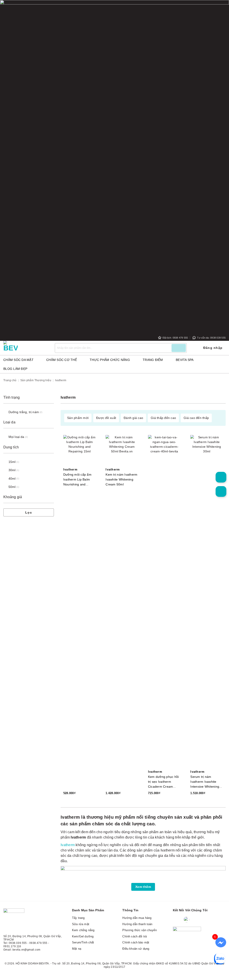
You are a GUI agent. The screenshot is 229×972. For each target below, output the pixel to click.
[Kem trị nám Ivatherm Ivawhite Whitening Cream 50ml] (122, 451)
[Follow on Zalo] (186, 920)
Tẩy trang (78, 918)
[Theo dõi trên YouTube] (213, 920)
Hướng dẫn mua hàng (136, 918)
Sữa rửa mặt (80, 924)
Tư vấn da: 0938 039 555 (211, 337)
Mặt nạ (76, 948)
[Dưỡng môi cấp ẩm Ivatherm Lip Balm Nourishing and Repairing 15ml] (79, 451)
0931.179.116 (12, 946)
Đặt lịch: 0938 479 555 (175, 337)
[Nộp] (179, 348)
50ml (11, 487)
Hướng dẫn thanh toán (137, 924)
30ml (11, 470)
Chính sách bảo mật (135, 942)
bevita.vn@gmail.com (26, 949)
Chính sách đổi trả (134, 936)
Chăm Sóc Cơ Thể (61, 360)
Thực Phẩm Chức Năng (110, 360)
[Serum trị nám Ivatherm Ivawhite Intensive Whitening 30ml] (206, 602)
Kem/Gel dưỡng (82, 936)
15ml (11, 462)
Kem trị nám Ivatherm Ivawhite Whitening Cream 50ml (121, 479)
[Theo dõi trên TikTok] (204, 920)
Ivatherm (70, 469)
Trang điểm (153, 360)
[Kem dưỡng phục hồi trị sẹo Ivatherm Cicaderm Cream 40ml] (164, 602)
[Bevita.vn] (25, 348)
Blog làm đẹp (15, 368)
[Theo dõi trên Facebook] (177, 920)
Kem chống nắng (83, 930)
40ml (11, 478)
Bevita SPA (185, 360)
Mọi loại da (16, 437)
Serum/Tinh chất (83, 942)
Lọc (28, 512)
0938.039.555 (18, 943)
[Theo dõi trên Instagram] (196, 920)
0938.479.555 (38, 943)
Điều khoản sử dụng (135, 948)
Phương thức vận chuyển (139, 930)
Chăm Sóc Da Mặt (18, 360)
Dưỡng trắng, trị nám (23, 412)
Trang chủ (10, 380)
